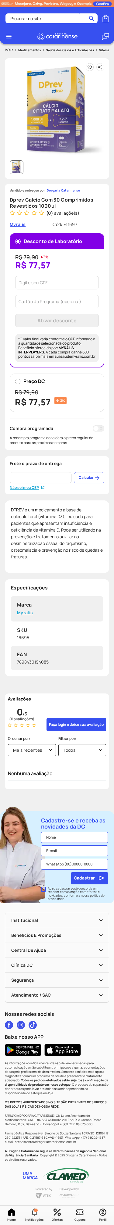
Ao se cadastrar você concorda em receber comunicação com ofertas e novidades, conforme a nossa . (76, 894)
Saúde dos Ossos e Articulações (70, 50)
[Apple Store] (62, 1050)
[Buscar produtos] (92, 18)
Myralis (25, 612)
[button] (34, 1215)
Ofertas (57, 1219)
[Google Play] (23, 1050)
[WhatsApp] (105, 36)
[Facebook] (9, 1025)
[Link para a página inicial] (9, 50)
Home (11, 1219)
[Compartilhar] (100, 67)
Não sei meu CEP (24, 487)
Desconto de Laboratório (53, 241)
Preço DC (40, 393)
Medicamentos (29, 50)
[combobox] (51, 18)
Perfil (102, 1219)
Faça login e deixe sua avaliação (76, 724)
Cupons (79, 1219)
